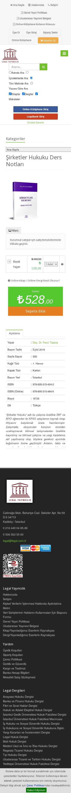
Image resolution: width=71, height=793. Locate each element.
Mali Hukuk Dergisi (14, 741)
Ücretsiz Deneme (35, 122)
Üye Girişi (31, 32)
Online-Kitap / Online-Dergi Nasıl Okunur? (35, 280)
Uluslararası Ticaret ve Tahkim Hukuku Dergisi (32, 759)
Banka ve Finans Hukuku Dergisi (23, 701)
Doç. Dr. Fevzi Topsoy (45, 342)
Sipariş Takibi (50, 32)
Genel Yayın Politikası (35, 12)
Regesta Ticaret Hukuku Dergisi (23, 750)
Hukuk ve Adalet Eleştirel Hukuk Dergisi (27, 710)
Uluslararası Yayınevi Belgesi (35, 18)
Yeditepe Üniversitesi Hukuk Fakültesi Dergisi (31, 764)
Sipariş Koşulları (13, 655)
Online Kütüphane (21, 40)
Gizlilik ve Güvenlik (14, 664)
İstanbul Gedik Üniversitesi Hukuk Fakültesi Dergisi (34, 714)
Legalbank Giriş (35, 116)
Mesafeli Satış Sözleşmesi (19, 677)
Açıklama (14, 333)
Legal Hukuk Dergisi (15, 737)
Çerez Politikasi (12, 659)
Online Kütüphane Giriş (36, 109)
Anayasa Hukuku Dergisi (18, 697)
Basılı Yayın (16, 264)
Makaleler (14, 99)
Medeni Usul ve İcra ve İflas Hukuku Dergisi (30, 746)
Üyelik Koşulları (12, 650)
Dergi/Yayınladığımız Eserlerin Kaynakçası (29, 635)
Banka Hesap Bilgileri (16, 673)
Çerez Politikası (36, 785)
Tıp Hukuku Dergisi (15, 755)
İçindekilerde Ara (18, 78)
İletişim (54, 4)
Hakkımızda (38, 4)
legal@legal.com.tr (14, 541)
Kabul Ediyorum (36, 790)
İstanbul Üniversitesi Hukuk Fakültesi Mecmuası (32, 719)
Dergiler (29, 94)
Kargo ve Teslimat (14, 668)
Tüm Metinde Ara (18, 83)
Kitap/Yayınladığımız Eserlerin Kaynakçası (28, 630)
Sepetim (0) (49, 40)
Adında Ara (17, 72)
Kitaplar (15, 94)
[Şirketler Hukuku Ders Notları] (35, 199)
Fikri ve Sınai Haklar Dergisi (20, 706)
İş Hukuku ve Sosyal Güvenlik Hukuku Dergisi (31, 723)
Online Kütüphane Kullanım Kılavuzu (35, 24)
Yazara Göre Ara (18, 88)
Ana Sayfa (18, 4)
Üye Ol (16, 32)
